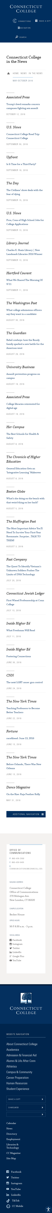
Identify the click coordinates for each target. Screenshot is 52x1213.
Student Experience (17, 1089)
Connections (24, 21)
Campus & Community (19, 1072)
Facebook (17, 940)
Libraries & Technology (12, 1146)
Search (23, 37)
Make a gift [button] (14, 1099)
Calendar (11, 1123)
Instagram (18, 944)
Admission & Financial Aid (21, 1055)
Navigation (25, 28)
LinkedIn (17, 952)
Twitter (16, 948)
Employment (13, 1139)
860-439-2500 (17, 859)
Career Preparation (17, 1077)
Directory (11, 1134)
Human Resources (16, 1083)
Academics (12, 1049)
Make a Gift (45, 21)
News (24, 73)
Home (9, 74)
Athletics (11, 1066)
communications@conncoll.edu (26, 867)
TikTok (15, 1200)
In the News (36, 73)
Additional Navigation (26, 814)
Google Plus (18, 956)
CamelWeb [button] (13, 1108)
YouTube (17, 960)
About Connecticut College (21, 1044)
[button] (26, 1114)
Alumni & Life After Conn (20, 1061)
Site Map (11, 1158)
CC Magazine (13, 1153)
